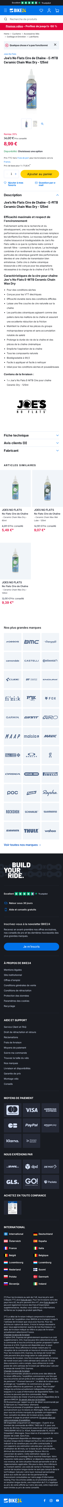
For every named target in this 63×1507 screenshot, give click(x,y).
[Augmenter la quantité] (15, 174)
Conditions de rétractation (17, 990)
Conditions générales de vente (20, 985)
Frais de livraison (12, 1042)
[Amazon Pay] (50, 1125)
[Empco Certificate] (12, 1208)
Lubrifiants (33, 36)
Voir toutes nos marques (21, 844)
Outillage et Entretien (16, 36)
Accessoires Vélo (31, 34)
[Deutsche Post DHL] (12, 1167)
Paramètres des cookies (16, 1000)
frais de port (26, 1300)
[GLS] (12, 1182)
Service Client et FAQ (15, 1026)
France (7, 162)
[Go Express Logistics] (31, 1182)
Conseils (8, 1083)
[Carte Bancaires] (12, 1125)
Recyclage (9, 1006)
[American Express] (50, 1110)
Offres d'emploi (12, 980)
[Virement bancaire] (31, 1141)
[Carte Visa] (31, 1110)
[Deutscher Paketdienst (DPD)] (31, 1167)
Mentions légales (13, 969)
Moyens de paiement (15, 1047)
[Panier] (57, 10)
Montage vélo (11, 1078)
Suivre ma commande (15, 1052)
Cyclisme (16, 34)
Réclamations (11, 1037)
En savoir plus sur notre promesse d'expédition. (29, 1418)
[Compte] (49, 10)
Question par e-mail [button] (47, 183)
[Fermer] (55, 44)
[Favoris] (41, 10)
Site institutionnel (13, 975)
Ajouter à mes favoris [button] (15, 183)
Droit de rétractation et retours (20, 1032)
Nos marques (11, 1063)
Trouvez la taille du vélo (16, 1058)
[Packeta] (50, 1182)
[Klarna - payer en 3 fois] (12, 1141)
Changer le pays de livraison (17, 1334)
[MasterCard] (12, 1110)
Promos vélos (14, 26)
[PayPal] (31, 1125)
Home (6, 34)
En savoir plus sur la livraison (32, 1399)
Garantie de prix (12, 1073)
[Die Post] (50, 1167)
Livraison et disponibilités (17, 1068)
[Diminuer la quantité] (7, 174)
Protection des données (16, 995)
